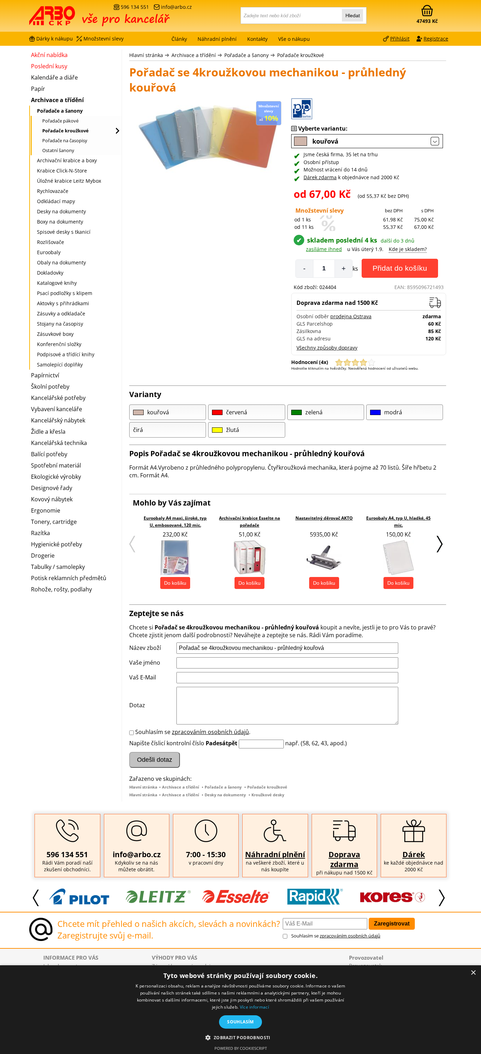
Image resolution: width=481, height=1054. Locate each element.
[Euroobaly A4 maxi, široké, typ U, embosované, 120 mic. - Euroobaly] (175, 557)
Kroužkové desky (267, 794)
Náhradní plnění (275, 854)
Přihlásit (400, 38)
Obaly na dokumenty (61, 262)
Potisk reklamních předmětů (68, 578)
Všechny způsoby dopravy (326, 347)
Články (179, 39)
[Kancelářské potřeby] (67, 18)
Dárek (413, 854)
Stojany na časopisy (60, 323)
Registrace (436, 38)
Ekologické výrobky (56, 477)
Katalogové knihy (57, 283)
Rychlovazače (52, 191)
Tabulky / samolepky (58, 567)
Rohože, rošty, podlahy (61, 589)
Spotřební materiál (56, 465)
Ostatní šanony (58, 150)
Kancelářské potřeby (58, 398)
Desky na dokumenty (225, 794)
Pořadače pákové (60, 121)
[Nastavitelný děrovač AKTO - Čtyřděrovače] (324, 557)
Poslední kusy (49, 66)
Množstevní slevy (103, 38)
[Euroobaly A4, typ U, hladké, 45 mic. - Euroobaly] (398, 557)
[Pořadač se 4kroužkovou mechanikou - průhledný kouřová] (206, 140)
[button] (240, 1037)
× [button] (473, 972)
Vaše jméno (144, 662)
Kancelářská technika (59, 443)
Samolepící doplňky (60, 364)
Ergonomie (45, 510)
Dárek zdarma (320, 177)
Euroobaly (49, 252)
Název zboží (145, 648)
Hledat (352, 15)
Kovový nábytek (52, 499)
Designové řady (51, 488)
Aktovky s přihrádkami (63, 303)
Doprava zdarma (344, 859)
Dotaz (137, 705)
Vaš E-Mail (142, 677)
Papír (38, 89)
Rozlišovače (50, 242)
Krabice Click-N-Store (62, 170)
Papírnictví (45, 375)
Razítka (40, 533)
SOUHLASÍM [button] (240, 1022)
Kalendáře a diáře (54, 77)
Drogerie (43, 555)
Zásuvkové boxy (55, 334)
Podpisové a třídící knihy (65, 354)
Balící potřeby (49, 454)
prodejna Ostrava (350, 316)
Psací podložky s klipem (64, 293)
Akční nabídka (49, 55)
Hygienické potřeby (56, 544)
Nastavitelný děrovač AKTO (324, 518)
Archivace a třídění (193, 55)
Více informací (254, 1007)
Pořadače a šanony (246, 55)
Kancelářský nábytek (58, 420)
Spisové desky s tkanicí (63, 231)
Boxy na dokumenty (60, 221)
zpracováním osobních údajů (210, 732)
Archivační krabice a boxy (67, 160)
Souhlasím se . (192, 732)
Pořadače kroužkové (300, 55)
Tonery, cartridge (54, 522)
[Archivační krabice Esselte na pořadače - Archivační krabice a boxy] (249, 557)
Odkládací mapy (56, 201)
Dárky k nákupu (54, 38)
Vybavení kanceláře (56, 409)
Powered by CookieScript (240, 1048)
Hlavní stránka (146, 55)
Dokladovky (50, 272)
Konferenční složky (59, 344)
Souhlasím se (335, 936)
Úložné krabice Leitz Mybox (69, 180)
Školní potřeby (50, 386)
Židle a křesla (48, 431)
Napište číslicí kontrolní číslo (166, 743)
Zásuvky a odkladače (61, 313)
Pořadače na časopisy (64, 140)
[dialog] (240, 1009)
